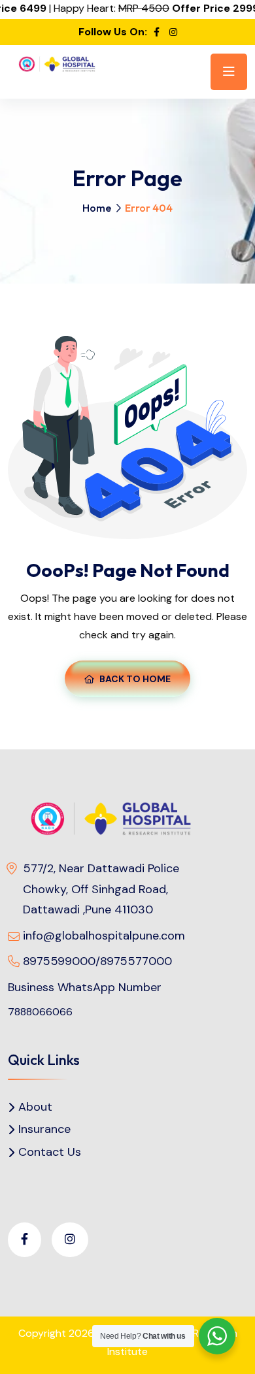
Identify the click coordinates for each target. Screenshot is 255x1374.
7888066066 (40, 1012)
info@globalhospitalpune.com (104, 935)
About (35, 1107)
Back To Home (135, 679)
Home (96, 207)
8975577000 (136, 961)
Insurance (44, 1129)
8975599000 (59, 961)
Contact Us (49, 1152)
